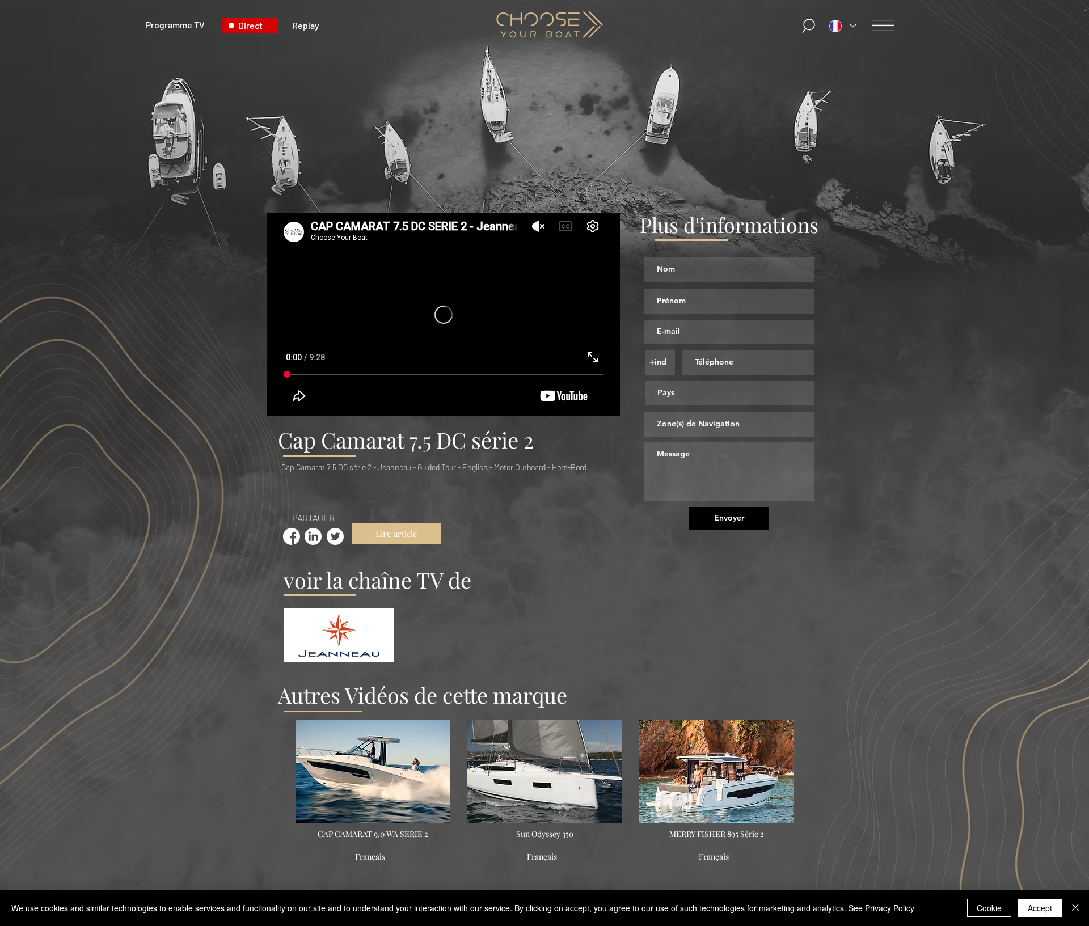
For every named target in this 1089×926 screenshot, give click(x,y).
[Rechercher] (809, 25)
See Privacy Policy (881, 908)
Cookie (989, 908)
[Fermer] (1075, 908)
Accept (1040, 908)
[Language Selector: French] (842, 25)
